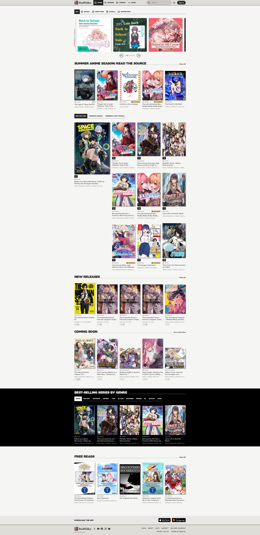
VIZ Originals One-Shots (129, 498)
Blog (144, 528)
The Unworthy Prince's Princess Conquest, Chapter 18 (152, 319)
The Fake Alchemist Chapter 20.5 (81, 373)
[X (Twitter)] (94, 529)
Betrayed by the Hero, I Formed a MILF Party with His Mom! (123, 214)
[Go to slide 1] (125, 55)
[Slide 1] (94, 35)
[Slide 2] (130, 35)
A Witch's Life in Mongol (129, 104)
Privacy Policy (163, 531)
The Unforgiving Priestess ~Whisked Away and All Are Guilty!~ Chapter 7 (175, 319)
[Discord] (98, 529)
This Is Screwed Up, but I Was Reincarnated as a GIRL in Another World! (148, 164)
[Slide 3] (165, 35)
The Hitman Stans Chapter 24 (84, 319)
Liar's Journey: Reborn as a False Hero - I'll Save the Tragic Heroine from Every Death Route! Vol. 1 (107, 373)
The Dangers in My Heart (146, 265)
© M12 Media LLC (80, 532)
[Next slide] (138, 55)
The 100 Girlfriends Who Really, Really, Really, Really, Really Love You (152, 105)
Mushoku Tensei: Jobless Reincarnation (171, 164)
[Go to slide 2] (127, 55)
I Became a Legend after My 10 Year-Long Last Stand (151, 499)
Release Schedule (178, 528)
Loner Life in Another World (172, 213)
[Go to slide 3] (128, 55)
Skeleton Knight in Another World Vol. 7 (130, 373)
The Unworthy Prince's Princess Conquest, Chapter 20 (107, 319)
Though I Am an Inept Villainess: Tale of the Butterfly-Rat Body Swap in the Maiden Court (106, 105)
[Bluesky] (109, 529)
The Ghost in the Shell (173, 104)
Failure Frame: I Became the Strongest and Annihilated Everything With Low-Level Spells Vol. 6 (175, 373)
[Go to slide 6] (132, 55)
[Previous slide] (121, 55)
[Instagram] (105, 529)
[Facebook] (102, 529)
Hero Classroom (103, 498)
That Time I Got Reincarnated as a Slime (173, 266)
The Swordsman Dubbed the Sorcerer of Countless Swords (84, 499)
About (150, 528)
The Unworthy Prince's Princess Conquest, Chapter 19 (130, 319)
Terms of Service (178, 531)
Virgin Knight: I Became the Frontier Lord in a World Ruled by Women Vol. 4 (152, 373)
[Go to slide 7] (134, 55)
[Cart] (174, 2)
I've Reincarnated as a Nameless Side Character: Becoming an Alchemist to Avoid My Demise (175, 499)
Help (157, 528)
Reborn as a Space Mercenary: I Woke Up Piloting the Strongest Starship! (89, 182)
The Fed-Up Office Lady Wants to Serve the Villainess (123, 266)
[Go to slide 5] (131, 55)
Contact (165, 528)
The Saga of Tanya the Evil (84, 104)
